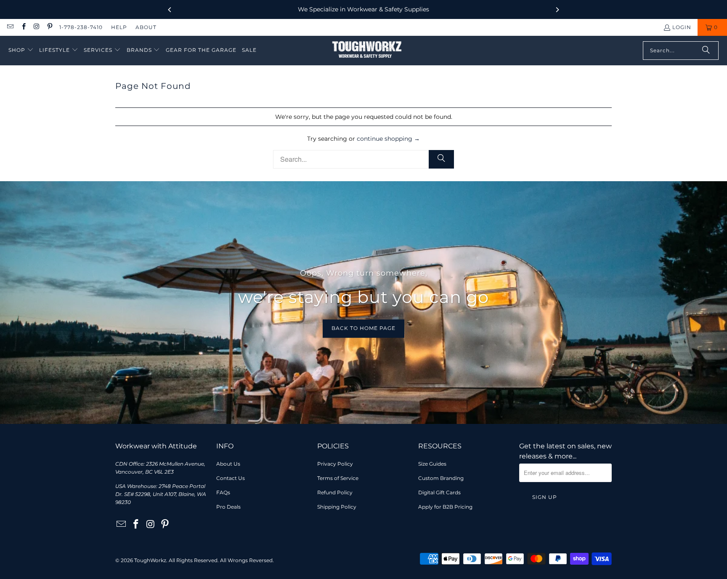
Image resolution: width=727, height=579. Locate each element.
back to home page (363, 328)
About (146, 27)
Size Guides (432, 464)
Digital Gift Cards (439, 492)
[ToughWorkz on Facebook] (23, 27)
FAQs (223, 492)
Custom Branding (441, 478)
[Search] (706, 50)
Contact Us (230, 478)
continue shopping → (388, 138)
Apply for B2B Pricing (445, 507)
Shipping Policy (336, 507)
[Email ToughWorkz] (9, 27)
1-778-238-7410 (81, 27)
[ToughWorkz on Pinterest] (49, 27)
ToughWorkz (150, 560)
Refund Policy (335, 492)
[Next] (557, 9)
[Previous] (170, 9)
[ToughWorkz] (367, 50)
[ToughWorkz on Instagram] (36, 27)
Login (681, 27)
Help (119, 27)
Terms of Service (337, 478)
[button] (21, 50)
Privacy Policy (335, 464)
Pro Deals (228, 507)
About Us (228, 464)
